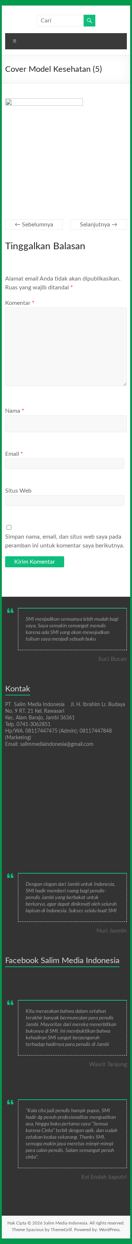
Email (14, 454)
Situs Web (18, 491)
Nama (14, 411)
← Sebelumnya (34, 225)
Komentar (19, 303)
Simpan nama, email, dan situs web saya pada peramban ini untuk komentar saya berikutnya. (64, 541)
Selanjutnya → (98, 225)
